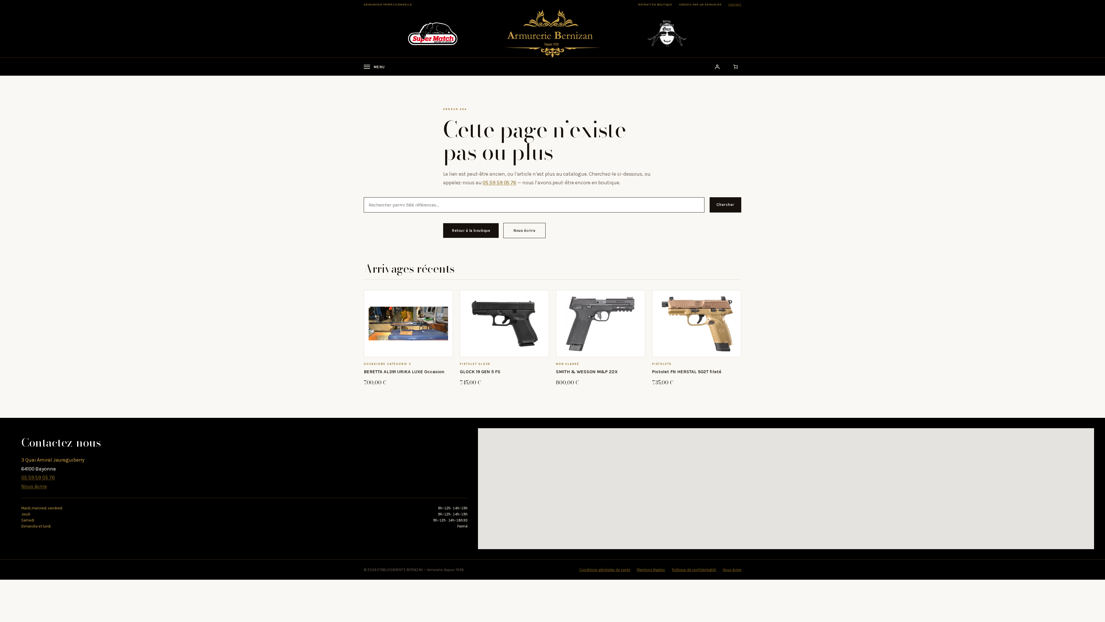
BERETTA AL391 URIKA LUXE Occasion (404, 371)
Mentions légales (651, 570)
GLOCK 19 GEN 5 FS (480, 371)
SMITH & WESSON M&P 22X (587, 371)
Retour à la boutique (471, 230)
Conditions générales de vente (604, 570)
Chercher (725, 204)
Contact (734, 4)
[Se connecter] (717, 67)
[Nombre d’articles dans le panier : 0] (735, 67)
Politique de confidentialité (694, 570)
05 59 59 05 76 (499, 182)
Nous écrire (524, 230)
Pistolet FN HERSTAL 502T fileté (686, 371)
